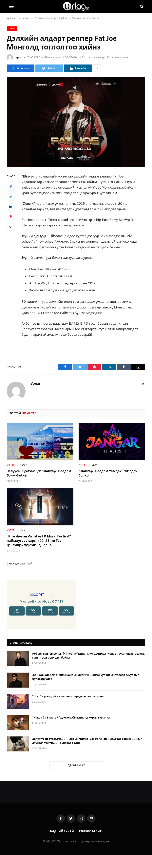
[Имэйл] (11, 227)
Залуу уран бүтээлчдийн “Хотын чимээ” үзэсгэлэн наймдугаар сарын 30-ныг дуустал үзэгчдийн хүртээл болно (87, 740)
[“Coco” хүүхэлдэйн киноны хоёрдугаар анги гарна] (18, 701)
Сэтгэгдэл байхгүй (94, 57)
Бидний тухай (62, 831)
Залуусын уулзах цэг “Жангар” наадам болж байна (39, 473)
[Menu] (11, 6)
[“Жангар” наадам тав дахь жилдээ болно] (112, 441)
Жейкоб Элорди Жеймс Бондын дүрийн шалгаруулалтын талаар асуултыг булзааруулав (85, 676)
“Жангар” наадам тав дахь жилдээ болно (108, 473)
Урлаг (19, 57)
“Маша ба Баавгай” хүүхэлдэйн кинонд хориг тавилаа (71, 717)
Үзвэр (11, 28)
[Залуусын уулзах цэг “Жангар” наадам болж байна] (40, 441)
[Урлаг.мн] (76, 6)
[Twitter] (11, 197)
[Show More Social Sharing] (97, 68)
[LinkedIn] (11, 207)
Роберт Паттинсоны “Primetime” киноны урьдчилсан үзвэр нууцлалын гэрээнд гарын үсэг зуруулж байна (88, 655)
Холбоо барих (90, 831)
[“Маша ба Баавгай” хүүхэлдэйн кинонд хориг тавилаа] (18, 722)
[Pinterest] (11, 217)
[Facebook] (11, 187)
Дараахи (74, 765)
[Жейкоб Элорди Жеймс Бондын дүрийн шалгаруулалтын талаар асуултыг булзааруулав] (18, 680)
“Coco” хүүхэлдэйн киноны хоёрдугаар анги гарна (68, 696)
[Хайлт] (141, 6)
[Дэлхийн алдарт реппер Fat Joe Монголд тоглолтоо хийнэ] (76, 122)
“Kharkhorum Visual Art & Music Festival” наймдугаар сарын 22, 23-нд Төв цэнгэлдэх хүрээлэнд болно (39, 540)
